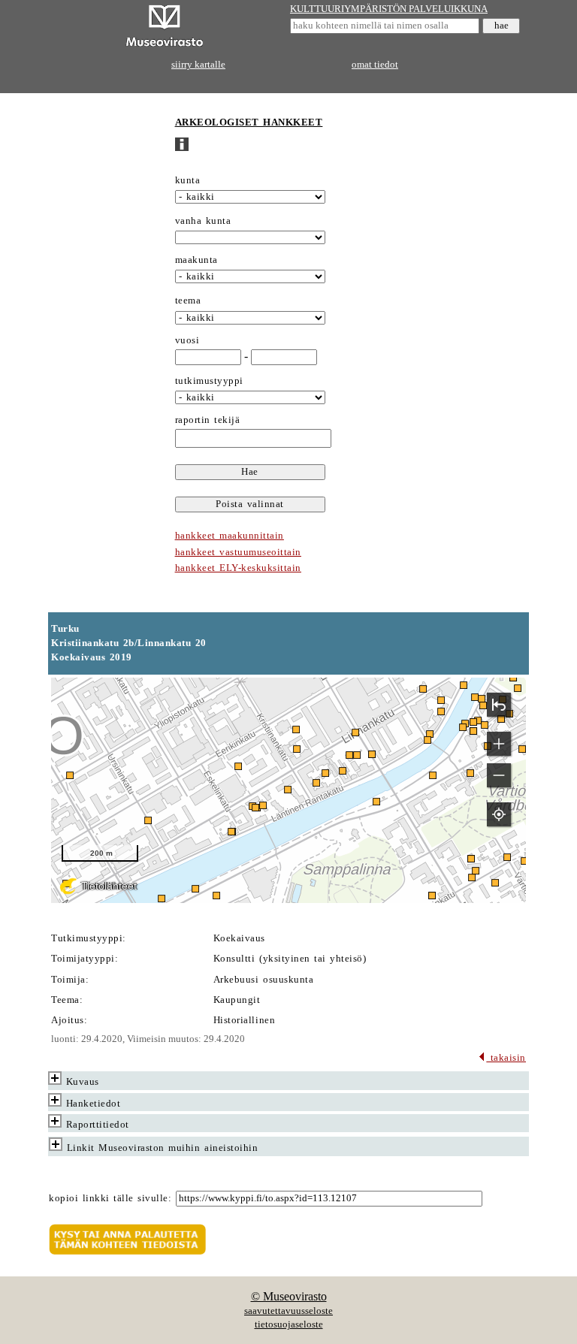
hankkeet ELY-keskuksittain (238, 568)
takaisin (506, 1058)
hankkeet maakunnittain (229, 535)
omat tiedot (375, 64)
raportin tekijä (207, 420)
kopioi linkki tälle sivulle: (110, 1198)
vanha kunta (203, 221)
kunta (188, 180)
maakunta (196, 260)
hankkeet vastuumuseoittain (238, 552)
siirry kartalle (198, 64)
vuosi (187, 340)
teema (188, 300)
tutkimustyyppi (209, 381)
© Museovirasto (289, 1296)
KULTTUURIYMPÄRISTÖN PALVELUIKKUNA (389, 9)
